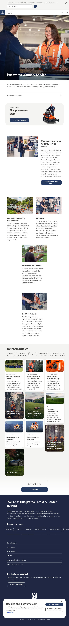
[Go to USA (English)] (35, 6)
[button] (10, 535)
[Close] (61, 601)
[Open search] (62, 12)
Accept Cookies (54, 604)
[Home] (2, 12)
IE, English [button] (9, 13)
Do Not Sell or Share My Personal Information (54, 609)
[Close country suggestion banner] (65, 3)
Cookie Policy (10, 612)
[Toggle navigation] (67, 12)
